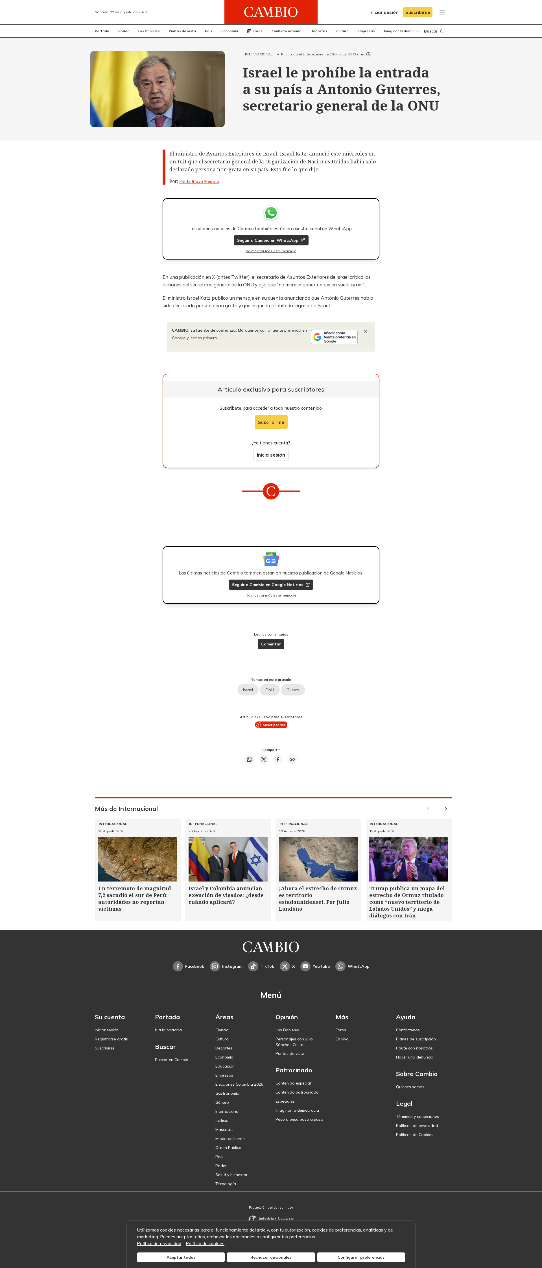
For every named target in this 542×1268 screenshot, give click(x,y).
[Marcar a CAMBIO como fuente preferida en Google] (334, 337)
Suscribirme (271, 422)
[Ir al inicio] (271, 12)
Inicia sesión (271, 455)
